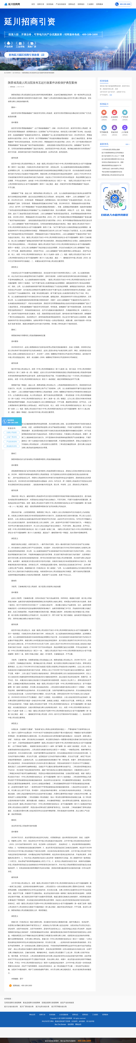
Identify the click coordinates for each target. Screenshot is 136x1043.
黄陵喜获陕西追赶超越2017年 (111, 165)
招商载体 (105, 1014)
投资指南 (50, 4)
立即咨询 (104, 120)
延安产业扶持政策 (67, 1003)
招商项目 (81, 4)
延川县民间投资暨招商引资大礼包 (113, 159)
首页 (33, 4)
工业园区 (90, 4)
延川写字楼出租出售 (59, 1006)
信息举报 (71, 1024)
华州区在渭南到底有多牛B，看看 (112, 162)
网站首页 (32, 1014)
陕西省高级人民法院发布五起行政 (113, 175)
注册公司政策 (11, 432)
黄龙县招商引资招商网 (31, 1003)
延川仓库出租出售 (42, 1006)
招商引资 (40, 4)
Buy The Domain (60, 1024)
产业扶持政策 (61, 4)
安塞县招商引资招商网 (50, 1003)
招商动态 (71, 4)
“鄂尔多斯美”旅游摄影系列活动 (112, 172)
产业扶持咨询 (11, 441)
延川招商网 (7, 73)
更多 (111, 95)
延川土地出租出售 (11, 1006)
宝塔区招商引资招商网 (12, 1003)
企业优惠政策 (63, 1014)
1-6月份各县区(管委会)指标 (111, 149)
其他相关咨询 (11, 446)
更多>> (128, 144)
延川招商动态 (16, 73)
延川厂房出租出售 (27, 1006)
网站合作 (78, 1024)
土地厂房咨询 (11, 437)
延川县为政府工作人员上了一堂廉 (113, 156)
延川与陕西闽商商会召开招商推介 (113, 153)
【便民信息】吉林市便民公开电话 (113, 168)
